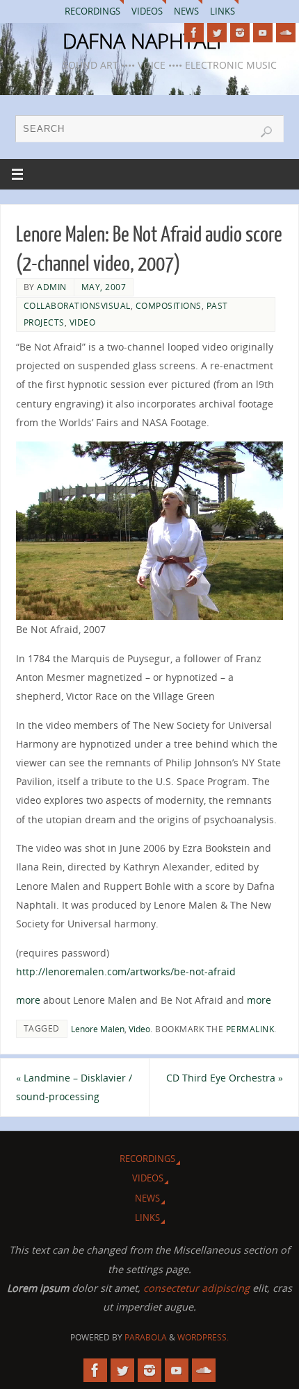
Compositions (169, 306)
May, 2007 (104, 287)
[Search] (266, 132)
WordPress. (203, 1337)
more (28, 1000)
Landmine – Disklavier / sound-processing (74, 1087)
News (186, 11)
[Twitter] (217, 32)
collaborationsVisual (77, 306)
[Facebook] (194, 32)
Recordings (92, 11)
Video (83, 322)
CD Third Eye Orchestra (224, 1077)
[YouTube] (263, 32)
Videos (147, 11)
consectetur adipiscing (196, 1288)
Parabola (145, 1337)
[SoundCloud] (286, 32)
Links (222, 11)
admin (52, 287)
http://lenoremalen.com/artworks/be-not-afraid (126, 971)
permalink (250, 1029)
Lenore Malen (97, 1029)
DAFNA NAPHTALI (142, 41)
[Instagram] (240, 32)
